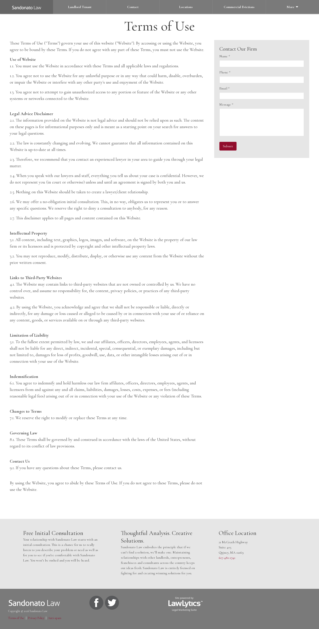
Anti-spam (54, 618)
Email (224, 88)
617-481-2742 (227, 558)
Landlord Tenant (79, 7)
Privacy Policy (36, 618)
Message (226, 104)
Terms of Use (16, 618)
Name (224, 56)
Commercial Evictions (239, 7)
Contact (132, 7)
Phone (224, 72)
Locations (186, 7)
